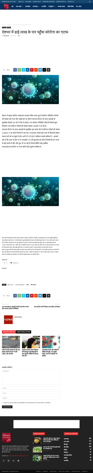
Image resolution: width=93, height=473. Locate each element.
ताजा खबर (18, 6)
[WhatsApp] (19, 70)
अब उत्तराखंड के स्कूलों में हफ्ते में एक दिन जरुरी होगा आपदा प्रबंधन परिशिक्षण (15, 307)
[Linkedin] (27, 70)
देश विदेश (27, 6)
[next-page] (6, 359)
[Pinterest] (32, 70)
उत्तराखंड (35, 6)
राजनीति (44, 6)
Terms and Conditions (49, 1)
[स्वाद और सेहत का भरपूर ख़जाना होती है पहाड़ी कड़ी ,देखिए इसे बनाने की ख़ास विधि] (37, 440)
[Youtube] (18, 461)
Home (3, 25)
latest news (10, 284)
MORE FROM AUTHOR (23, 332)
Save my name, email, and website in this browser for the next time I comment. (27, 402)
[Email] (44, 70)
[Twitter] (23, 70)
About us (21, 1)
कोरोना (27, 284)
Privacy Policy (37, 1)
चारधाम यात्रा (61, 6)
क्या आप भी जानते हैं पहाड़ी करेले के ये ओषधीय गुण (51, 447)
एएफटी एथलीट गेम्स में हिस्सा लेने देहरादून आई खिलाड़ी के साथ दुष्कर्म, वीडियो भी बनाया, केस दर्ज (30, 353)
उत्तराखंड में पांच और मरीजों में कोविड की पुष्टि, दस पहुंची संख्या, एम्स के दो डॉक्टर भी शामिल (50, 353)
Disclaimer (28, 1)
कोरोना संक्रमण (33, 284)
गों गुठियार (51, 6)
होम (12, 6)
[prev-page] (3, 359)
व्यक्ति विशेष (70, 6)
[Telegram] (40, 70)
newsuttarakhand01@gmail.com (18, 455)
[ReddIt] (36, 70)
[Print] (48, 70)
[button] (89, 1)
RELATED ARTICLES (9, 332)
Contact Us (71, 1)
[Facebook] (15, 70)
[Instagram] (8, 461)
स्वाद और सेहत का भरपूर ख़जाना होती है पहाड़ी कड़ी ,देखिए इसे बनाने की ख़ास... (51, 439)
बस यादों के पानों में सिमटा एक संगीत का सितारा (47, 307)
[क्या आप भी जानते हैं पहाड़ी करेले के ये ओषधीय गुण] (37, 449)
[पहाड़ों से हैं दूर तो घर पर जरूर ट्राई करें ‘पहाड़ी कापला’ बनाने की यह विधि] (37, 458)
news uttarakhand (19, 284)
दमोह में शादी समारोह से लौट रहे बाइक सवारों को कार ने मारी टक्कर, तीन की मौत (11, 352)
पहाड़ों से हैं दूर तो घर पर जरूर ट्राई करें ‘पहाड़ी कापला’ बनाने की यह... (51, 457)
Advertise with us (61, 1)
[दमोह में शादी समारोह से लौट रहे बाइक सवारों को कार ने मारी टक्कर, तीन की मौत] (11, 342)
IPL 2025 (78, 6)
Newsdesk (6, 35)
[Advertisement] (46, 18)
